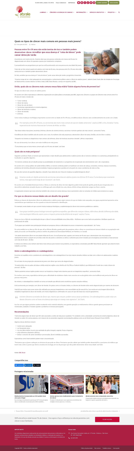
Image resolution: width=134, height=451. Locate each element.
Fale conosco (97, 448)
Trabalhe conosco (106, 448)
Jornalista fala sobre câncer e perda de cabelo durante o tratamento (99, 411)
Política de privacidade (86, 448)
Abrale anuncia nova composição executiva (99, 396)
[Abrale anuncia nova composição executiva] (102, 384)
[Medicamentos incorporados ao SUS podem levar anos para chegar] (31, 384)
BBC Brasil (22, 352)
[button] (119, 12)
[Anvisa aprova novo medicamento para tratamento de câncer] (67, 384)
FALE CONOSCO (61, 2)
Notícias (33, 44)
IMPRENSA (71, 2)
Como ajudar (116, 448)
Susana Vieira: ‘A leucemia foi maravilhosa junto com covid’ (31, 411)
